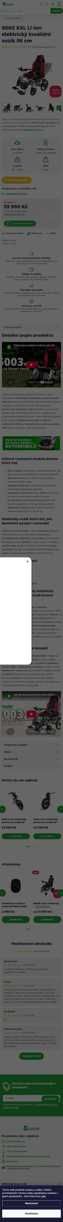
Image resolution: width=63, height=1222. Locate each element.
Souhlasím (31, 1213)
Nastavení (31, 1203)
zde (43, 1196)
